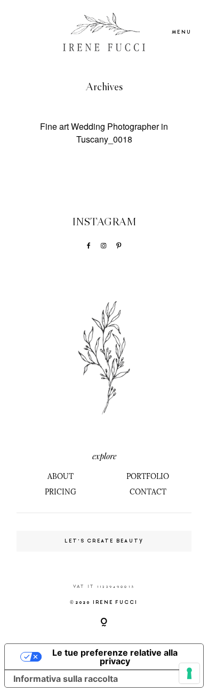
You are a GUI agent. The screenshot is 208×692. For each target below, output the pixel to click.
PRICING (60, 492)
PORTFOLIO (147, 476)
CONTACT (148, 492)
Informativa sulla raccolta (65, 678)
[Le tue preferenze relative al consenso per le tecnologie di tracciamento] (189, 673)
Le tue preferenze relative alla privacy (115, 656)
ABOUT (60, 476)
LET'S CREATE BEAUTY (104, 541)
